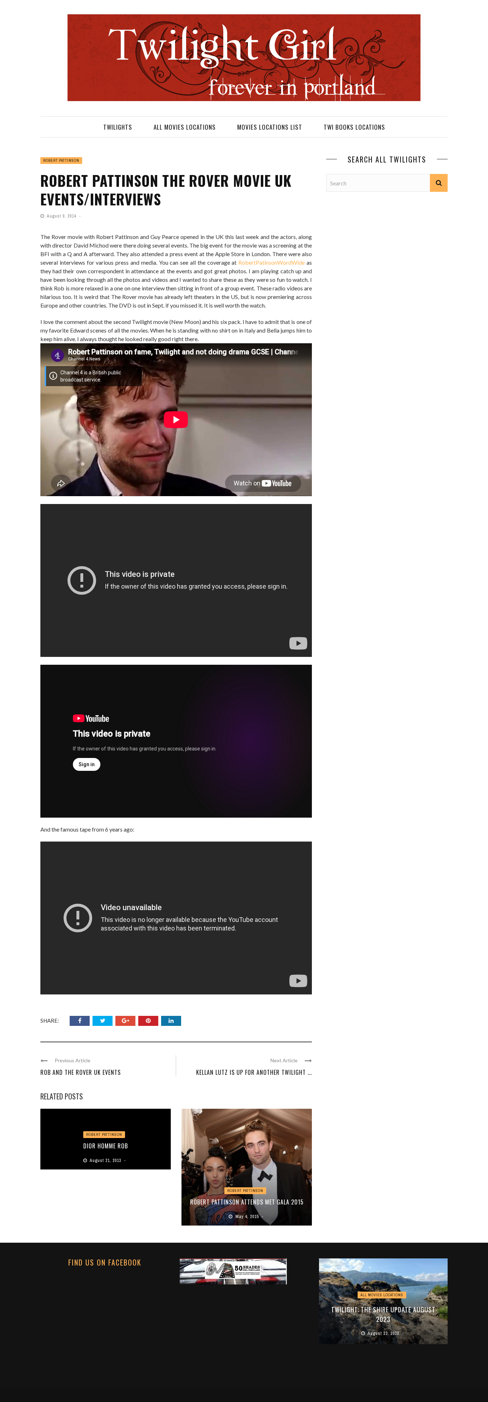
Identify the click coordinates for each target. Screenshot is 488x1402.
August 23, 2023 (384, 1333)
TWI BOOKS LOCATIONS (354, 127)
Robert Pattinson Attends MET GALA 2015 (247, 1202)
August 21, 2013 (106, 1160)
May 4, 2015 (247, 1216)
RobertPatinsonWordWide (271, 262)
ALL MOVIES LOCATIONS (185, 127)
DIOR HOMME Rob (105, 1146)
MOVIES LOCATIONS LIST (269, 127)
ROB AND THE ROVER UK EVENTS (80, 1072)
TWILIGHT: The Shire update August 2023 (383, 1314)
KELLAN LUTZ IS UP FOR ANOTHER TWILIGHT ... (254, 1072)
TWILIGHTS (117, 127)
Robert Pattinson (61, 160)
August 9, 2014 (62, 216)
